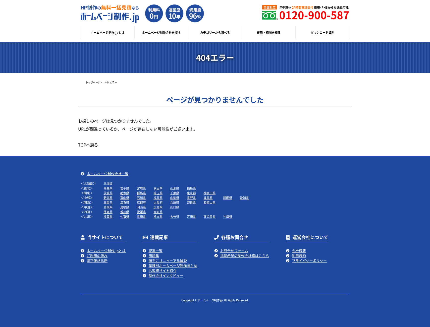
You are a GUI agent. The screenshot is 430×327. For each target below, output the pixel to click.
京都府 (141, 202)
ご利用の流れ (97, 255)
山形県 (174, 188)
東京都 (191, 193)
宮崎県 (191, 216)
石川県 (141, 198)
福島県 (191, 188)
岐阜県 (208, 198)
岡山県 (141, 207)
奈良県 (191, 202)
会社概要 (299, 250)
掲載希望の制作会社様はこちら (244, 255)
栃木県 (124, 193)
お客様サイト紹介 (162, 270)
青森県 (108, 188)
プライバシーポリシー (309, 260)
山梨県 (174, 198)
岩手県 (124, 188)
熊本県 (158, 216)
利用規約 (299, 255)
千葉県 (174, 193)
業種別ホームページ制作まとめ (173, 265)
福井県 (158, 198)
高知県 (158, 212)
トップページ (93, 82)
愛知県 (244, 198)
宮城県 (141, 188)
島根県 (124, 207)
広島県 (158, 207)
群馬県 (141, 193)
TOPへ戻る (88, 145)
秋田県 (158, 188)
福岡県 (108, 216)
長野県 (191, 198)
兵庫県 (174, 202)
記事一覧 (155, 250)
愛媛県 (141, 212)
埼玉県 (158, 193)
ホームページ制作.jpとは (106, 250)
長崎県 (141, 216)
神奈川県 (209, 193)
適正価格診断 (97, 260)
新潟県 (108, 198)
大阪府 (158, 202)
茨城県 (108, 193)
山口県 (174, 207)
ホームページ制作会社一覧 (107, 173)
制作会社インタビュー (166, 275)
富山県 (124, 198)
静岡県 (227, 198)
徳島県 (108, 212)
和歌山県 (209, 202)
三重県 (108, 202)
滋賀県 (124, 202)
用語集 (154, 255)
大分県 (174, 216)
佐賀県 (124, 216)
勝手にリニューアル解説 (168, 260)
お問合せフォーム (234, 250)
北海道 (108, 183)
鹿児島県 (209, 216)
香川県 (124, 212)
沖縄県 (227, 216)
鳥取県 (108, 207)
